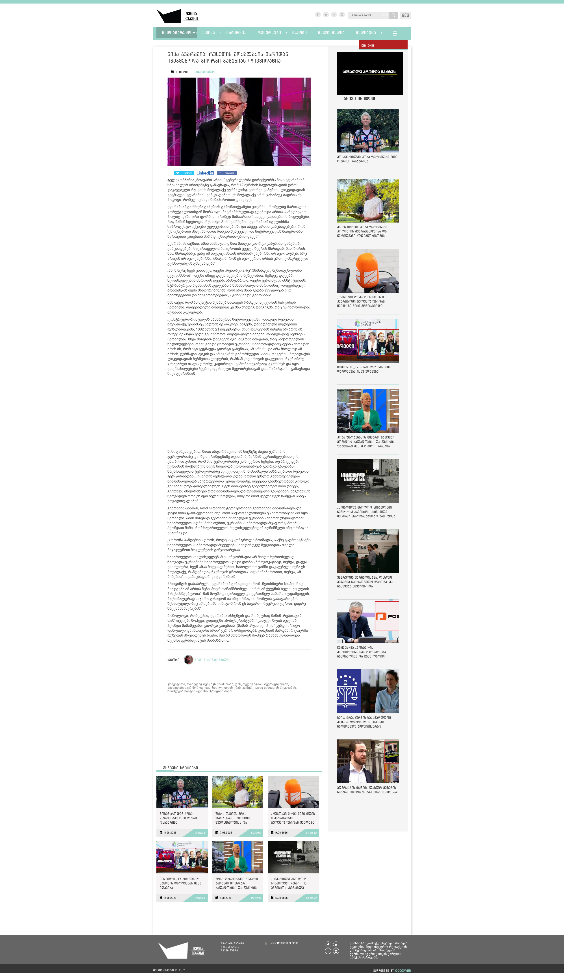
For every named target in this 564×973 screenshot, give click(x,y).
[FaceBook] (184, 173)
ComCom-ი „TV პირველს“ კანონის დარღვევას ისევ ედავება (180, 883)
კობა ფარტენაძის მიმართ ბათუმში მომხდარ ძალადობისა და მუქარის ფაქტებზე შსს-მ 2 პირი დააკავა (236, 884)
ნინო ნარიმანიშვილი (212, 660)
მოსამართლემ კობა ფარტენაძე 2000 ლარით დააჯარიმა (179, 818)
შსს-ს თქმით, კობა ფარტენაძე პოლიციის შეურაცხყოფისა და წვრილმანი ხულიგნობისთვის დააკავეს (237, 818)
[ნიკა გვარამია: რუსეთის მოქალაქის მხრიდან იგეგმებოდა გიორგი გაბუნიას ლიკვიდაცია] (239, 123)
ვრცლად (200, 833)
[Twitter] (205, 173)
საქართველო (204, 72)
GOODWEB (403, 970)
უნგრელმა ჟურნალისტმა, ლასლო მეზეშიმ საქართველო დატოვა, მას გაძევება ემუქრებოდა (365, 581)
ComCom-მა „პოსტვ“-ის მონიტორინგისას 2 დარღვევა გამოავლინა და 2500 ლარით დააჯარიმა (361, 652)
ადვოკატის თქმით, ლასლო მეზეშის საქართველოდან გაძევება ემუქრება (367, 789)
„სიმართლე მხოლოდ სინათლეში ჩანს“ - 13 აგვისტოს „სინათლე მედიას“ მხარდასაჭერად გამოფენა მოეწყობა (291, 884)
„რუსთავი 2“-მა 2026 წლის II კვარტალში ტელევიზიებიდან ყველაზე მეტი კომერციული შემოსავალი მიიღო (293, 818)
